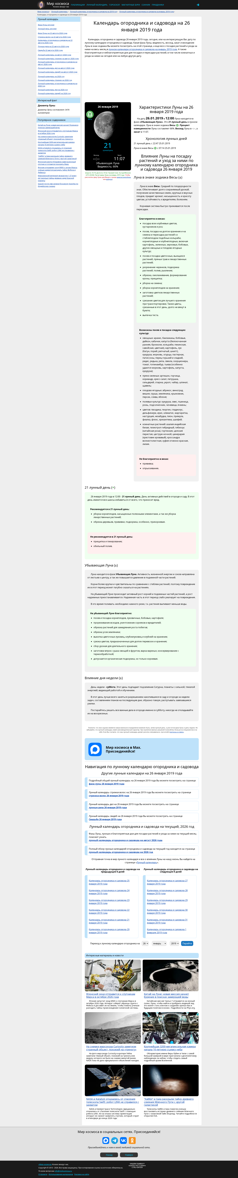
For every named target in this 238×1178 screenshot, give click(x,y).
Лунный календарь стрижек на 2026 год (55, 80)
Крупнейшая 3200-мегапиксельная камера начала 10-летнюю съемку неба (56, 143)
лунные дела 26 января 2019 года (108, 807)
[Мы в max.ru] (121, 756)
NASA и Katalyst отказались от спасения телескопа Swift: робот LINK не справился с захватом (56, 150)
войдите (109, 179)
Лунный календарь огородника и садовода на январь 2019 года (146, 11)
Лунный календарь (96, 4)
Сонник (146, 4)
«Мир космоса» (45, 1164)
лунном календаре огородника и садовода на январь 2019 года (143, 49)
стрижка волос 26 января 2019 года (109, 795)
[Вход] (197, 4)
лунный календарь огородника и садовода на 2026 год (121, 852)
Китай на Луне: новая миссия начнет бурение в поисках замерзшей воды (58, 126)
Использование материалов (61, 1174)
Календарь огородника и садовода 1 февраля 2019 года (166, 931)
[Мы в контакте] (123, 1140)
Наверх (129, 1154)
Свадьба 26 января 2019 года (105, 819)
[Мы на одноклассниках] (132, 1140)
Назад (109, 1154)
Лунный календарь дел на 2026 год (53, 90)
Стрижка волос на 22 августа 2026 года (54, 37)
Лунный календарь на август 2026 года (54, 55)
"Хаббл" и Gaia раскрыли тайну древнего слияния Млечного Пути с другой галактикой (57, 157)
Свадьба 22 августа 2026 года (50, 50)
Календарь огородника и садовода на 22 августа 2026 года (55, 41)
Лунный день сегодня (47, 29)
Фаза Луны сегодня (46, 25)
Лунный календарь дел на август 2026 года (56, 68)
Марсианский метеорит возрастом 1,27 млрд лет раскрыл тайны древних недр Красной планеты (57, 178)
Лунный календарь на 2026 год (51, 76)
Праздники (158, 4)
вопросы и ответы (177, 732)
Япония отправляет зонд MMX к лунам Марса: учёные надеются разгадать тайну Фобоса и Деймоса (57, 170)
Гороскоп (114, 4)
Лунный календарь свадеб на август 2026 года (57, 72)
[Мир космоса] (41, 5)
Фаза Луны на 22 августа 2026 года (52, 33)
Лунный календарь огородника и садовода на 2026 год (57, 84)
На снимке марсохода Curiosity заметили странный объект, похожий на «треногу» (55, 137)
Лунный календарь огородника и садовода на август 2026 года (57, 63)
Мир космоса (43, 11)
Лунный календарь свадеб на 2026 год (54, 93)
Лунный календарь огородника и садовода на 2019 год (93, 11)
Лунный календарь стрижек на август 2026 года (58, 58)
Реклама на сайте (81, 1174)
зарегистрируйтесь (124, 177)
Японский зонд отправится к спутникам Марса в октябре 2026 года (58, 132)
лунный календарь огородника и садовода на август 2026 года (125, 840)
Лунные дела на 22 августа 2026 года (53, 46)
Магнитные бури (131, 4)
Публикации (78, 4)
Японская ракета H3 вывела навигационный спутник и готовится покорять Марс (57, 163)
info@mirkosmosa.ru (63, 1171)
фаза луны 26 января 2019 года (106, 783)
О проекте (42, 1174)
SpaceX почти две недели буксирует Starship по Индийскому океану (58, 185)
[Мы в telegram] (114, 1140)
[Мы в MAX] (105, 1140)
